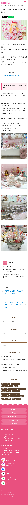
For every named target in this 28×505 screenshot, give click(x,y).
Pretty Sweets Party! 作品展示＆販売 (12, 75)
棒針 (10, 391)
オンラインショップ (15, 416)
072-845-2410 (8, 454)
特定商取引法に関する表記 (7, 494)
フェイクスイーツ (15, 383)
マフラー (4, 398)
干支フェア (4, 396)
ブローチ (18, 398)
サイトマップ (4, 499)
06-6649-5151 (8, 441)
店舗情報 (15, 409)
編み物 (8, 383)
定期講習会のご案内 (7, 356)
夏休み (3, 383)
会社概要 (3, 490)
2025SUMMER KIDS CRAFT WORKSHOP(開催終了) (14, 360)
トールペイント (22, 388)
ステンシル (4, 391)
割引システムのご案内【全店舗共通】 (11, 364)
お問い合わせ (14, 424)
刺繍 (13, 398)
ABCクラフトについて (14, 420)
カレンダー (13, 393)
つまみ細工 (21, 396)
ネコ (18, 393)
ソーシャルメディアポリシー (8, 496)
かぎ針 (15, 386)
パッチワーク (5, 386)
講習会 (9, 398)
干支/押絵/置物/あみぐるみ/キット (9, 388)
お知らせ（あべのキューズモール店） (15, 5)
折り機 (11, 386)
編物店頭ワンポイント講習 (9, 367)
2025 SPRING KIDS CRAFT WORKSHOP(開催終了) (14, 371)
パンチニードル (5, 393)
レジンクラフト (15, 391)
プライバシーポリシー (6, 492)
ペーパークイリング (13, 396)
